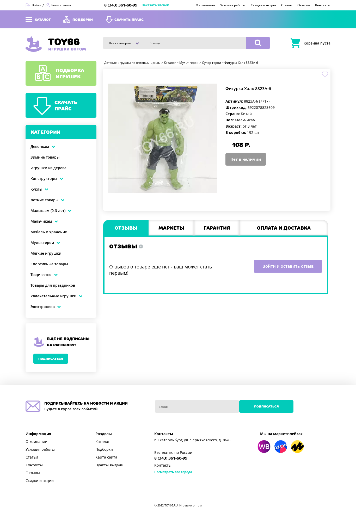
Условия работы (40, 449)
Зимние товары (44, 157)
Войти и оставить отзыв (288, 266)
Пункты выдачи (109, 465)
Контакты (34, 465)
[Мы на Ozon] (280, 446)
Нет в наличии (245, 159)
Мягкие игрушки (45, 253)
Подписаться (50, 359)
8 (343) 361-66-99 (120, 5)
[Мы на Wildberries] (264, 446)
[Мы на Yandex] (297, 446)
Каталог (102, 442)
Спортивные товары (49, 264)
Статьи (32, 457)
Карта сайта (106, 457)
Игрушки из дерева (48, 168)
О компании (36, 442)
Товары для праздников (52, 285)
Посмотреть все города (173, 472)
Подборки (104, 449)
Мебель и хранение (48, 232)
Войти (36, 5)
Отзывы (33, 473)
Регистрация (61, 5)
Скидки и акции (40, 481)
